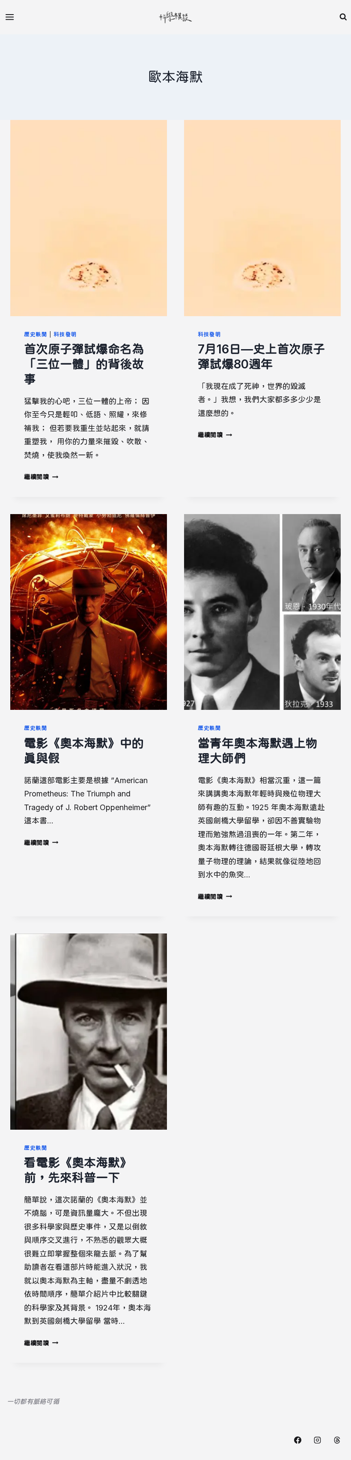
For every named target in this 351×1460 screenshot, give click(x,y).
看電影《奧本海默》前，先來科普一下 (78, 1170)
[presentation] (88, 218)
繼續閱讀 (41, 476)
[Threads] (337, 1440)
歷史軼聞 (36, 334)
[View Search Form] (343, 17)
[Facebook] (297, 1440)
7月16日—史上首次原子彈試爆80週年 (261, 356)
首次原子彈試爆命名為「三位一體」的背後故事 (84, 364)
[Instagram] (317, 1440)
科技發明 (65, 334)
